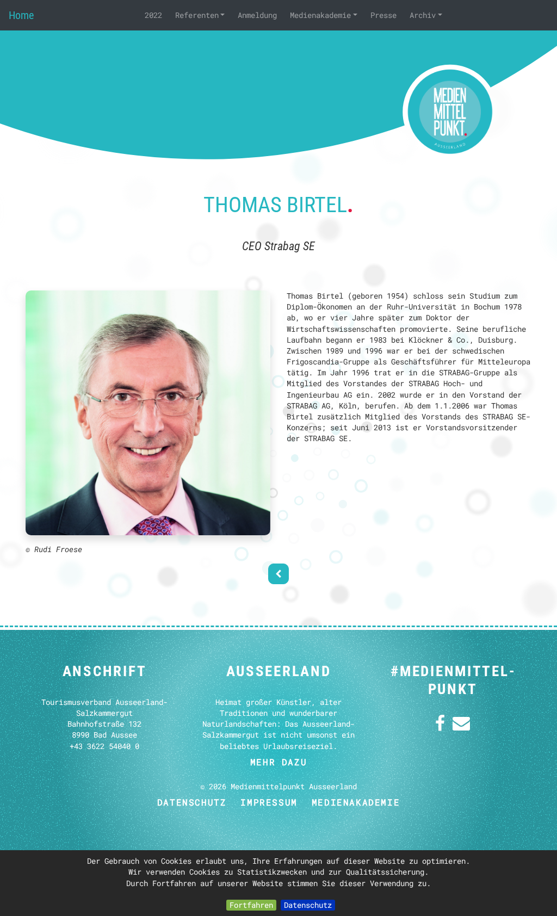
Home (21, 15)
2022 (153, 15)
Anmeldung (257, 15)
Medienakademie (356, 802)
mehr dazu (278, 762)
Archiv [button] (423, 15)
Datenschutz (308, 905)
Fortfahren (251, 905)
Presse (383, 15)
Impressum (268, 802)
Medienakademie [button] (320, 15)
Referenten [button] (197, 15)
